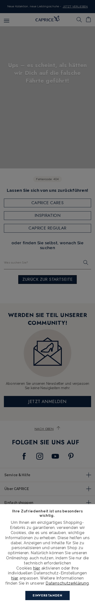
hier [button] (14, 578)
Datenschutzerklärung (67, 583)
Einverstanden (47, 595)
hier (36, 568)
